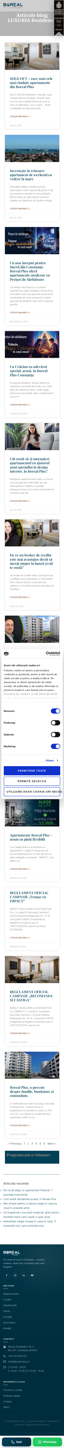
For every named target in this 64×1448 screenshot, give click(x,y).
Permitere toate (32, 770)
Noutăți (7, 1328)
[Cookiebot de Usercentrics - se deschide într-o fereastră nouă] (46, 654)
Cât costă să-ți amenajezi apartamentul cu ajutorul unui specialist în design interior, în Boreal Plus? (30, 464)
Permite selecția (32, 781)
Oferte (6, 1311)
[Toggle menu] (58, 5)
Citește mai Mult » (20, 116)
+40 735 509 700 (17, 1356)
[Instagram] (15, 1275)
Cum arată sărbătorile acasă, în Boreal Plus (29, 1199)
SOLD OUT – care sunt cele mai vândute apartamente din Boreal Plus (31, 82)
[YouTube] (32, 1275)
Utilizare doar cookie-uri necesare (33, 791)
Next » (52, 1143)
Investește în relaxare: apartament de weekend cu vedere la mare (31, 174)
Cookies (7, 1401)
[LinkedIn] (23, 1275)
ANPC (6, 1407)
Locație (7, 1299)
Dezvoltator (9, 1322)
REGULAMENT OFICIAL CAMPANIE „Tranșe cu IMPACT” (29, 896)
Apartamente (10, 1305)
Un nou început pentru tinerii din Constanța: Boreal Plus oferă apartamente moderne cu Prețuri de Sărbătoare (30, 271)
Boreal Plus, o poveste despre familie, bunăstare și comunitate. (32, 1091)
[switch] (55, 722)
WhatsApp (50, 1441)
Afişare (50, 760)
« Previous (15, 1143)
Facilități (7, 1316)
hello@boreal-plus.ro (19, 1361)
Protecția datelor (12, 1395)
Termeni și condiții (12, 1390)
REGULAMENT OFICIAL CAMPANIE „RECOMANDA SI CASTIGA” (31, 995)
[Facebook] (6, 1275)
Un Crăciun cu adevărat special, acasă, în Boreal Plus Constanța (28, 370)
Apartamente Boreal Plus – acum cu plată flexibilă (31, 837)
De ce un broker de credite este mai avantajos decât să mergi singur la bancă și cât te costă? (31, 561)
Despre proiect (11, 1293)
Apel (19, 1441)
